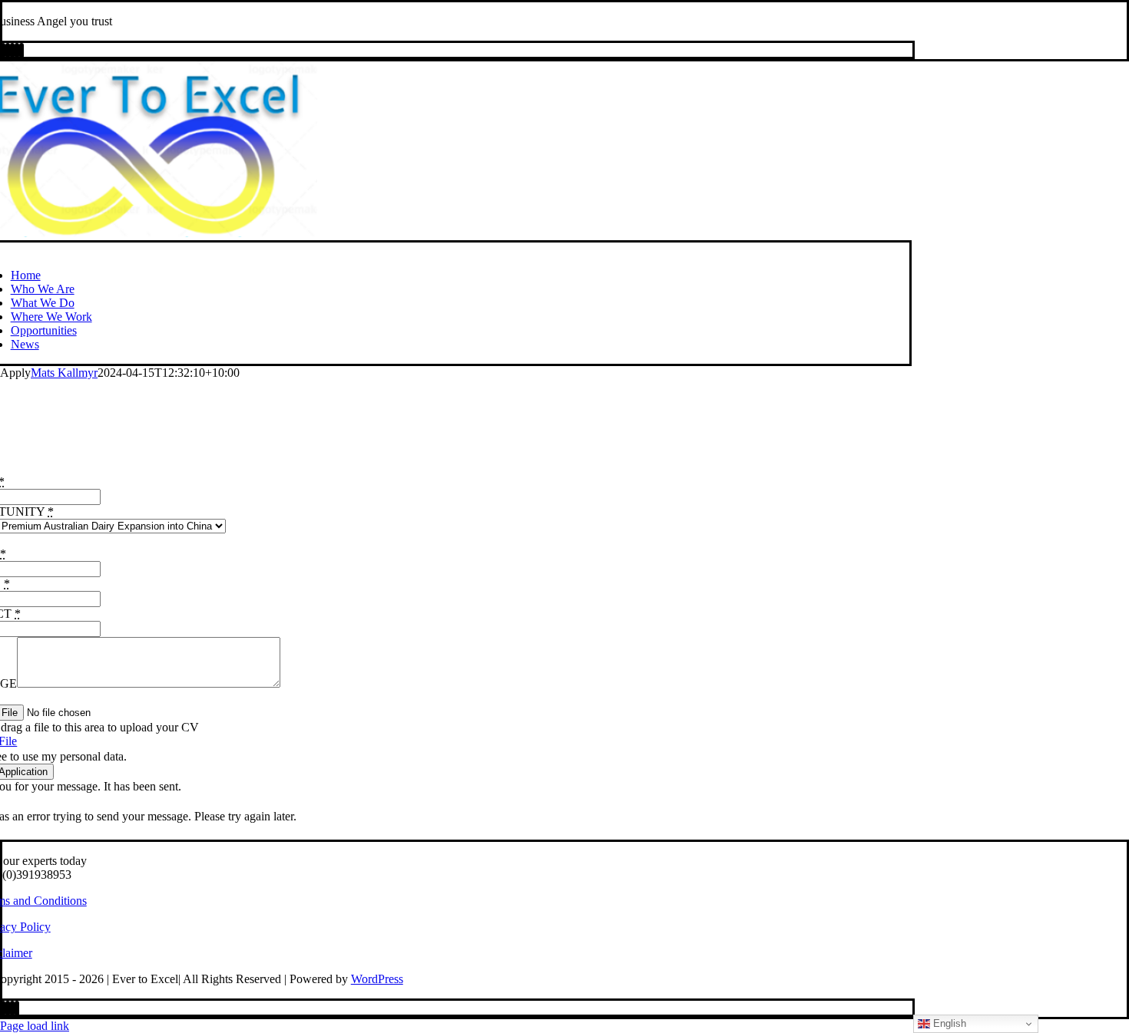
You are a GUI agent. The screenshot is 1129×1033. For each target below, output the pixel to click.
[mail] (17, 50)
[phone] (21, 50)
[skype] (7, 50)
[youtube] (3, 50)
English (948, 1023)
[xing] (12, 50)
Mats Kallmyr (64, 372)
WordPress (377, 978)
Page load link (34, 1025)
